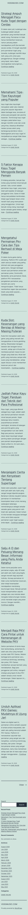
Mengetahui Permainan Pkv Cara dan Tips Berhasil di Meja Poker (11, 245)
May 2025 (4, 887)
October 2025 (5, 873)
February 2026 (6, 863)
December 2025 (6, 868)
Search (3, 801)
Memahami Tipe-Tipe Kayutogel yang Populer (12, 95)
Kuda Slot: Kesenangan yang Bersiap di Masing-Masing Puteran (14, 830)
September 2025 (6, 876)
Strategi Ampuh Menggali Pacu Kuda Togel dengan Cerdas (13, 814)
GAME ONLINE (15, 75)
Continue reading (7, 67)
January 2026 (5, 865)
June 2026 (4, 852)
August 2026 (5, 847)
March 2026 (5, 860)
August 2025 (5, 879)
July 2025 (4, 881)
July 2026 (4, 849)
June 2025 (4, 884)
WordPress (18, 908)
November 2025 (6, 871)
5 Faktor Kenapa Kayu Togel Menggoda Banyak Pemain (10, 822)
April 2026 (4, 857)
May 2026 (4, 855)
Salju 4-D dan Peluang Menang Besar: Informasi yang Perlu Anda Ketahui (12, 555)
